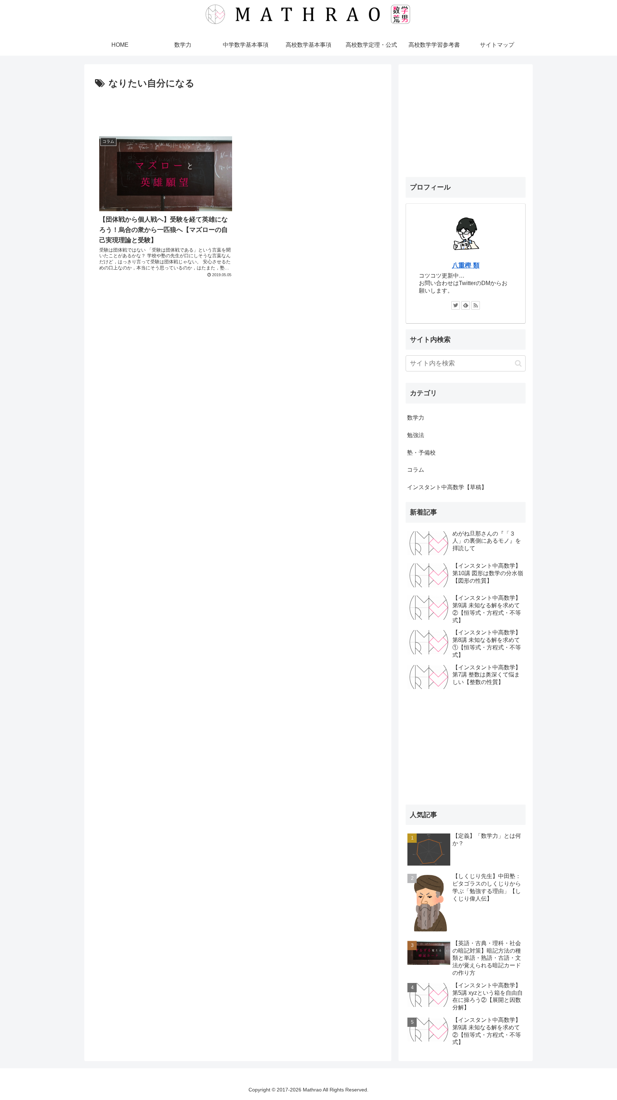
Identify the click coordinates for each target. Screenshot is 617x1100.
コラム (415, 470)
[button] (518, 363)
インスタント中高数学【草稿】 (447, 487)
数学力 (415, 418)
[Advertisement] (238, 111)
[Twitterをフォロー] (455, 305)
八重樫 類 (466, 265)
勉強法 (415, 435)
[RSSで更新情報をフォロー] (475, 305)
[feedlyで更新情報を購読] (465, 305)
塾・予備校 (421, 453)
